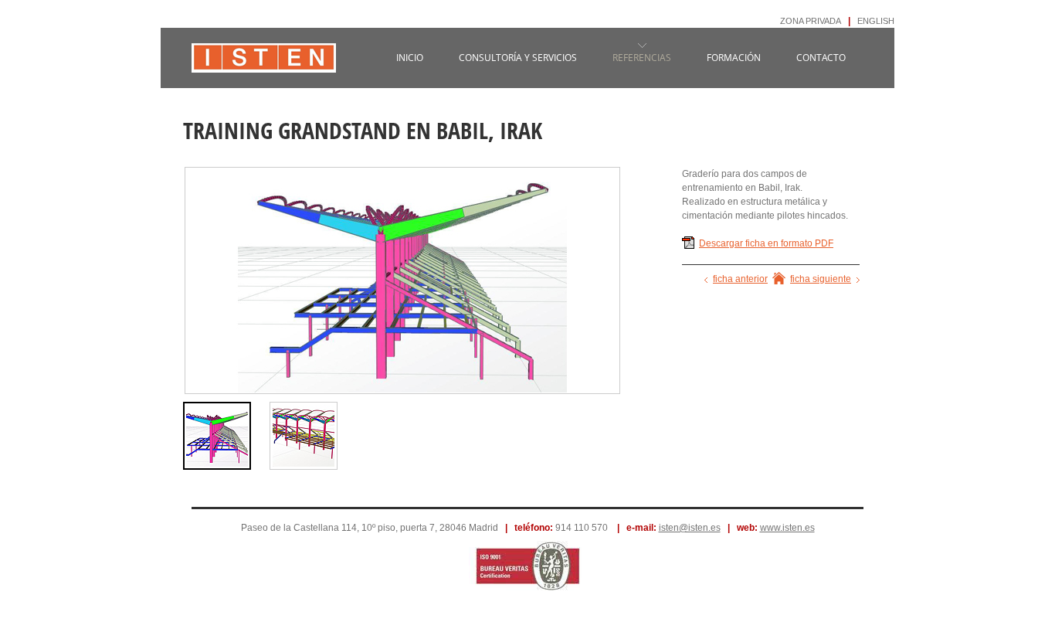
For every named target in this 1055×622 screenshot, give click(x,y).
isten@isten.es (690, 527)
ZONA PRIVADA (810, 20)
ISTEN (264, 65)
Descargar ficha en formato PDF (766, 243)
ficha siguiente (820, 279)
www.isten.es (787, 527)
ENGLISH (875, 20)
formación (734, 57)
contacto (821, 57)
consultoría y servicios (518, 57)
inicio (409, 57)
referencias (641, 57)
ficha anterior (740, 279)
